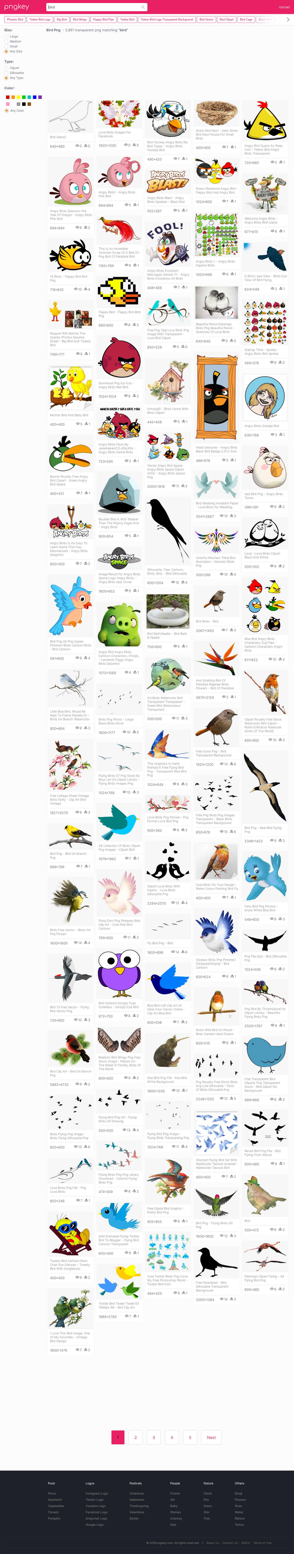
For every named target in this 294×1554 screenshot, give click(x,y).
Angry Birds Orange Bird (261, 426)
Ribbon (240, 1518)
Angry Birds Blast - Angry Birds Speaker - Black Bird (166, 199)
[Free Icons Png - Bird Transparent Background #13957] (216, 727)
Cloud (208, 1493)
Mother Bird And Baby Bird (69, 415)
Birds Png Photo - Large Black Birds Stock (116, 721)
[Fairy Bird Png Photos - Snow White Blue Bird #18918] (265, 876)
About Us (212, 1543)
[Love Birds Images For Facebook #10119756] (119, 114)
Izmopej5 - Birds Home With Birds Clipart (168, 410)
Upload (284, 7)
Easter (134, 1518)
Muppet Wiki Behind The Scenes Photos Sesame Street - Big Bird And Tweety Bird (70, 339)
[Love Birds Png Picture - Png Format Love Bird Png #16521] (168, 804)
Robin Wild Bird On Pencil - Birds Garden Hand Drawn (215, 1032)
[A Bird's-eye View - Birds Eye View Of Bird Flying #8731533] (265, 257)
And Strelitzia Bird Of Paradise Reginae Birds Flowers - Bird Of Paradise (215, 684)
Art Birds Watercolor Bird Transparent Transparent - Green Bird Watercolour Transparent (166, 703)
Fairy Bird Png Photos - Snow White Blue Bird (261, 908)
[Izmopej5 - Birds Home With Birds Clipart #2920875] (168, 381)
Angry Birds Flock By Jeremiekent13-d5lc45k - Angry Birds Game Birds (117, 448)
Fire (206, 1499)
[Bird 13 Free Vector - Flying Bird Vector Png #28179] (70, 978)
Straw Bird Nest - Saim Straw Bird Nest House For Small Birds (217, 134)
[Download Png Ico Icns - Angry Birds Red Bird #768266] (119, 357)
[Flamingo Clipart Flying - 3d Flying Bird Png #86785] (265, 1256)
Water (239, 1512)
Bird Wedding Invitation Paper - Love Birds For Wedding (217, 505)
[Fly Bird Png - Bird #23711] (168, 926)
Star (206, 1512)
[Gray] (18, 104)
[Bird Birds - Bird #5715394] (216, 601)
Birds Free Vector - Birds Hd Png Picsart (70, 932)
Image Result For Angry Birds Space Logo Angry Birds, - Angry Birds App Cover (119, 578)
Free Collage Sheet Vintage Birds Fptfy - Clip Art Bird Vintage (69, 799)
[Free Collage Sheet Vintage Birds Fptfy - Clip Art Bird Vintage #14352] (70, 765)
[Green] (24, 97)
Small (13, 46)
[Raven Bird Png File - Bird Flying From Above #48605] (265, 1128)
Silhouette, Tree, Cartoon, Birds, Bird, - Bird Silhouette (167, 571)
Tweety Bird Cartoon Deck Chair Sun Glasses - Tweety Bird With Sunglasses (70, 1264)
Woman (175, 1512)
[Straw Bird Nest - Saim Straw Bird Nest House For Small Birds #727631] (216, 113)
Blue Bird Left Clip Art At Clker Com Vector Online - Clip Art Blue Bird (166, 1009)
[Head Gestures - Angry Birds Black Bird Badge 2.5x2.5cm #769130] (216, 397)
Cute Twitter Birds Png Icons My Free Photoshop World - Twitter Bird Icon (167, 1280)
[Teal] (29, 97)
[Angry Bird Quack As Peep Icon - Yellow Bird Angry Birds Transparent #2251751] (265, 121)
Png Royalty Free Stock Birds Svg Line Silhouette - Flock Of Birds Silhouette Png (217, 1085)
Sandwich (55, 1499)
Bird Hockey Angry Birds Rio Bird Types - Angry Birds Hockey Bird (167, 146)
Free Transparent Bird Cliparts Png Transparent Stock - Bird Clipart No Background (262, 1084)
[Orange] (13, 97)
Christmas (137, 1493)
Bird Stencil (58, 137)
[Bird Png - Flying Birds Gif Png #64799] (216, 1203)
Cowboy (176, 1518)
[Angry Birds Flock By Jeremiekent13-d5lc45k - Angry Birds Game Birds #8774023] (119, 423)
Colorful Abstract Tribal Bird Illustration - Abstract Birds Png (215, 561)
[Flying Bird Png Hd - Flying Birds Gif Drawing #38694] (119, 1101)
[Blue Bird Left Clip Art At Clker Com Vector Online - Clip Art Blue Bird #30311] (168, 982)
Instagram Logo (97, 1493)
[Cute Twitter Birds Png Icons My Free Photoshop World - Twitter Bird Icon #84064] (168, 1252)
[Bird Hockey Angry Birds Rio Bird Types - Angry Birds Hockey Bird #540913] (168, 119)
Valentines (137, 1512)
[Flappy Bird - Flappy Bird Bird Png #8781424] (119, 292)
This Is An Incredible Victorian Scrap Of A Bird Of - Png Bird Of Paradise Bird (120, 252)
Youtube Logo (95, 1506)
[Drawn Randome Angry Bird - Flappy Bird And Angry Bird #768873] (216, 171)
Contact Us (230, 1543)
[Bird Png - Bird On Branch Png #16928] (70, 836)
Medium (15, 41)
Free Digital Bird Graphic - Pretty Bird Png (165, 1210)
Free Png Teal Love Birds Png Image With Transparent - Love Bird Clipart (168, 334)
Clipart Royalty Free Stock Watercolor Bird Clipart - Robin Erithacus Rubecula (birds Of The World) (263, 725)
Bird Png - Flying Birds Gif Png (214, 1225)
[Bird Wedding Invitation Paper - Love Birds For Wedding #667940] (216, 485)
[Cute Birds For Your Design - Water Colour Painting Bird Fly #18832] (216, 862)
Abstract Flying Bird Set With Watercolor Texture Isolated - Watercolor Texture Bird (217, 1163)
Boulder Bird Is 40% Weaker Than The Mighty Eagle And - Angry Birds (119, 523)
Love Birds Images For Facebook (115, 134)
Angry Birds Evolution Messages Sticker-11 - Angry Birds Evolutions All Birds (168, 274)
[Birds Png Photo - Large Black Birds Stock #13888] (119, 699)
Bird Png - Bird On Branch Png (68, 855)
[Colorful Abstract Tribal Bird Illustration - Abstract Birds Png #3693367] (216, 540)
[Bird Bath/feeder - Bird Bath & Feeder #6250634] (168, 611)
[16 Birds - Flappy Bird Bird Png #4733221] (70, 255)
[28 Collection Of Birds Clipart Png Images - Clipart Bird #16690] (119, 822)
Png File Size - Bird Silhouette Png (265, 958)
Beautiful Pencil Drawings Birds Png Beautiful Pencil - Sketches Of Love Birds (215, 328)
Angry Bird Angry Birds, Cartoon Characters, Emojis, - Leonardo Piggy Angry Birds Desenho (119, 657)
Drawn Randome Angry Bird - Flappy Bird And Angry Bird (217, 190)
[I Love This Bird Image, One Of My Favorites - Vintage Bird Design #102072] (70, 1308)
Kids (173, 1524)
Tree (207, 1518)
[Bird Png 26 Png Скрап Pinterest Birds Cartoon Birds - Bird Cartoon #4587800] (70, 605)
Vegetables (56, 1506)
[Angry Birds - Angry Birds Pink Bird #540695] (119, 172)
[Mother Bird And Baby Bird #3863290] (70, 388)
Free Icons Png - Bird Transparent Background (213, 753)
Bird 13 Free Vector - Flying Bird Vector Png (69, 1009)
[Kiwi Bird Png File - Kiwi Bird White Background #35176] (168, 1053)
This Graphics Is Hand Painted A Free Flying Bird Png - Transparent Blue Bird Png (167, 769)
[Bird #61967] (265, 1195)
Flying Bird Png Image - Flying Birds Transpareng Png (168, 1136)
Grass (208, 1506)
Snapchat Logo (96, 1518)
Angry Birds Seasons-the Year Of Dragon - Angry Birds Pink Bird (71, 214)
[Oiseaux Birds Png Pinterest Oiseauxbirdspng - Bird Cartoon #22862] (216, 932)
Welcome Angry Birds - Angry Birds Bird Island (261, 220)
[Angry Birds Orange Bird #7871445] (265, 397)
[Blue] (35, 97)
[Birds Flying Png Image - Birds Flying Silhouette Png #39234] (70, 1112)
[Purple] (40, 97)
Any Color (17, 110)
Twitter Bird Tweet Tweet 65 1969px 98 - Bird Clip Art (119, 1305)
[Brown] (29, 104)
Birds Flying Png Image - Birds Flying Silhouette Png (69, 1136)
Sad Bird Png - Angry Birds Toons (263, 496)
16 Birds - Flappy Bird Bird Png (68, 278)
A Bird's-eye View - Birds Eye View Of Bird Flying (265, 278)
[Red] (8, 97)
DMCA (245, 1543)
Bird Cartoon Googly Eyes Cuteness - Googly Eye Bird (119, 1005)
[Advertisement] (168, 67)
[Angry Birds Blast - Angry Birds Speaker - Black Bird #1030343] (168, 181)
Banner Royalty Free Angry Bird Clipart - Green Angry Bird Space (69, 480)
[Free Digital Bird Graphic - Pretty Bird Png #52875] (168, 1181)
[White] (13, 104)
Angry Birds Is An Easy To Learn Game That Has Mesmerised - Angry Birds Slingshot (69, 549)
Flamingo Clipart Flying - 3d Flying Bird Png (264, 1278)
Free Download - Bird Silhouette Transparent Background (212, 1286)
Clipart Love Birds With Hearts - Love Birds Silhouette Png (163, 890)
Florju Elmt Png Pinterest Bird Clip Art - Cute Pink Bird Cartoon (119, 924)
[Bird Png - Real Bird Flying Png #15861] (265, 787)
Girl (172, 1499)
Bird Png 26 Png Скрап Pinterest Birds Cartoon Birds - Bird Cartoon (70, 645)
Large (14, 36)
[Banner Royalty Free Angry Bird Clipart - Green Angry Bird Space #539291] (70, 453)
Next (211, 1437)
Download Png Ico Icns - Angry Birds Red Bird (116, 385)
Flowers (240, 1499)
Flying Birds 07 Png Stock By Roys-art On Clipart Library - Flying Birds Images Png (119, 779)
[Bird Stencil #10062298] (70, 116)
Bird (247, 1221)
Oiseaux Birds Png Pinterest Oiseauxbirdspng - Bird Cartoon (216, 963)
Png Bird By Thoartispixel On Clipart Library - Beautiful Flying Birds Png (265, 1012)
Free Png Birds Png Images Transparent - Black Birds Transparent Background (215, 819)
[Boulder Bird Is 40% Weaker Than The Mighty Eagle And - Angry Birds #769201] (119, 493)
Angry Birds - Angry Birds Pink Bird (117, 194)
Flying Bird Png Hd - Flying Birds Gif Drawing (118, 1119)
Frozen (175, 1493)
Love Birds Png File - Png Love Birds (68, 1189)
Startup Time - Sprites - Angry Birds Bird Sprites (261, 351)
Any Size (16, 51)
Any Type (16, 78)
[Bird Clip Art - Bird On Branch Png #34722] (70, 1049)
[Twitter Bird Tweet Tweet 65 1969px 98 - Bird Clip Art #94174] (119, 1281)
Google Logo (95, 1524)
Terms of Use (263, 1543)
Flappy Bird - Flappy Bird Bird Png (120, 314)
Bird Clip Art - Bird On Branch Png (71, 1073)
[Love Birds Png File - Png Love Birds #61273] (70, 1171)
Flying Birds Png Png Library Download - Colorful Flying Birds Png (119, 1178)
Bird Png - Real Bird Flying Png (263, 829)
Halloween (137, 1499)
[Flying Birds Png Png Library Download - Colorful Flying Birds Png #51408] (119, 1156)
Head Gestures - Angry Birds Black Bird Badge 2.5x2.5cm (217, 449)
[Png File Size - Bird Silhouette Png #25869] (265, 941)
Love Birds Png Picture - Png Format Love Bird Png (168, 819)
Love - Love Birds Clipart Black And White (262, 555)
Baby (174, 1506)
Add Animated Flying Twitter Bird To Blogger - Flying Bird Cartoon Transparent (119, 1240)
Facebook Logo (97, 1512)
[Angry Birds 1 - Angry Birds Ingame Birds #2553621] (216, 234)
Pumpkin (54, 1518)
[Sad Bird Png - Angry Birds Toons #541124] (265, 468)
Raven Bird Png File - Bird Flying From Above (262, 1153)
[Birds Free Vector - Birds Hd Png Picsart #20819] (70, 901)
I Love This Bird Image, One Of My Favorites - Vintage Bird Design (70, 1337)
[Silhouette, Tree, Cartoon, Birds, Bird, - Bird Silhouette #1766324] (168, 531)
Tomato (53, 1512)
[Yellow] (18, 97)
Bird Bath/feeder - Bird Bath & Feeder (167, 635)
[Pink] (8, 104)
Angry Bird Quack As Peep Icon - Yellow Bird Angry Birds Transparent (263, 149)
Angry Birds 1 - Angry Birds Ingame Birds (215, 263)
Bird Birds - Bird (207, 621)
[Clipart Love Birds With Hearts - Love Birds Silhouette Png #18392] (168, 861)
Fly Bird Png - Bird (160, 943)
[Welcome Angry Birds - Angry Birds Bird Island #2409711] (265, 193)
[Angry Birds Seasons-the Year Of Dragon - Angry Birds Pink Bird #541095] (70, 182)
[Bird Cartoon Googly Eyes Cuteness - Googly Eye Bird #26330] (119, 973)
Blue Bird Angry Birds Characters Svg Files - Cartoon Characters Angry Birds (263, 644)
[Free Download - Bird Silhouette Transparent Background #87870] (216, 1263)
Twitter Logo (95, 1499)
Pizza (52, 1493)
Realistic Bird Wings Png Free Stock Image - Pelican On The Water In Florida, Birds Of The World (120, 1063)
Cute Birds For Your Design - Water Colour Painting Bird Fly (217, 886)
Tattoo (239, 1524)
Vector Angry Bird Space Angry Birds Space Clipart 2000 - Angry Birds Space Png (166, 471)
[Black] (24, 104)
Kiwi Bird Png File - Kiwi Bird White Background (167, 1079)
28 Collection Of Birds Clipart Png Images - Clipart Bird (119, 847)
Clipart (14, 68)
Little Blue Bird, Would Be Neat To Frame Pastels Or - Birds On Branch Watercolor (70, 715)
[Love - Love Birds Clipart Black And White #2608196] (265, 533)
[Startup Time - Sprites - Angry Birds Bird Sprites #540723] (265, 323)
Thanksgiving (139, 1506)
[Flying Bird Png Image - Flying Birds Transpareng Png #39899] (168, 1115)
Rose (238, 1506)
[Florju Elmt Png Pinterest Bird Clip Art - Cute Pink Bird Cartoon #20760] (119, 893)
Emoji (238, 1493)
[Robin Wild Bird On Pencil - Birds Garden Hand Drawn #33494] (216, 1006)
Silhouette (17, 73)
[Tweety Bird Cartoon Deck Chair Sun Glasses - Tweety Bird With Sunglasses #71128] (70, 1234)
